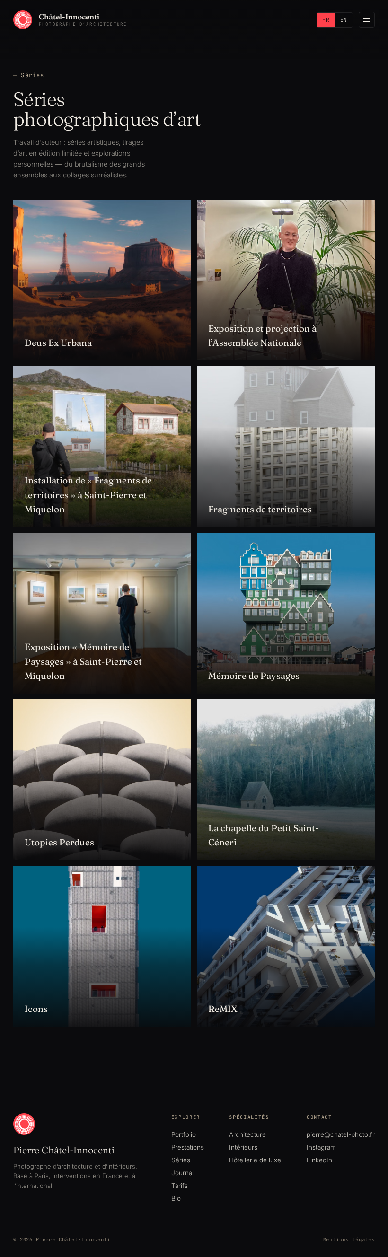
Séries (180, 1160)
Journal (182, 1173)
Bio (176, 1198)
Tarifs (179, 1185)
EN (343, 20)
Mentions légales (349, 1239)
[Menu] (367, 20)
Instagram (321, 1147)
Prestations (187, 1147)
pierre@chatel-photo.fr (341, 1134)
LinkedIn (319, 1160)
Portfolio (183, 1134)
